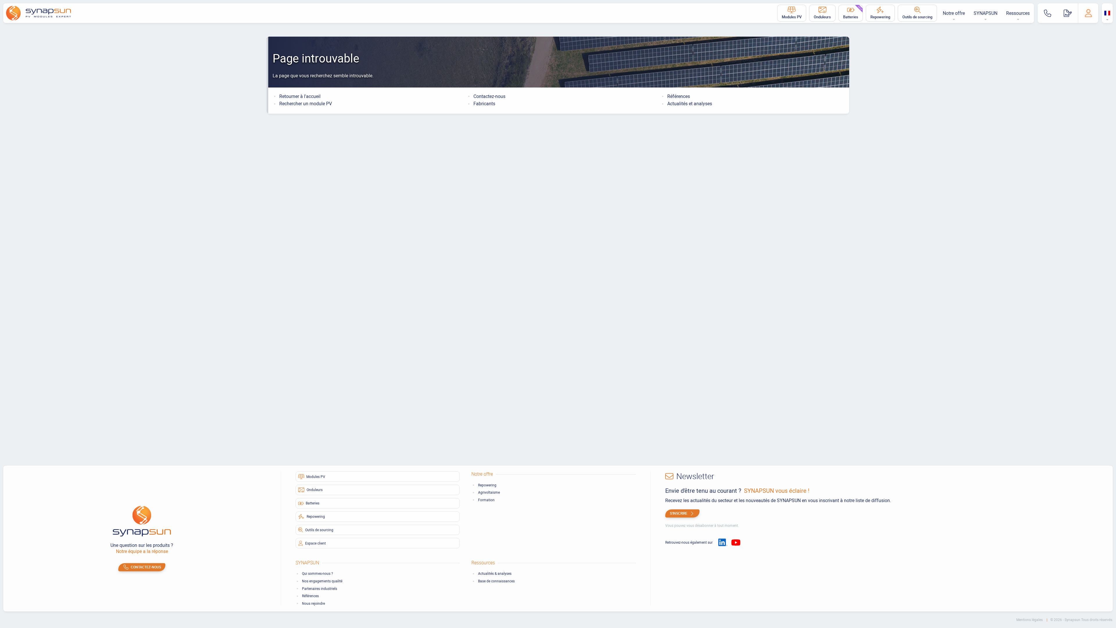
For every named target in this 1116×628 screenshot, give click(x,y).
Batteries (853, 12)
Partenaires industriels (319, 588)
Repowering (880, 16)
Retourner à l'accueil (300, 96)
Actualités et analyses (689, 104)
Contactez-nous (489, 96)
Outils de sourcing (917, 16)
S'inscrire (678, 513)
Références (678, 96)
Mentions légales (1030, 620)
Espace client (315, 543)
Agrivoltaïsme (489, 492)
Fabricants (484, 104)
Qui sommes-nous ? (317, 573)
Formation (486, 500)
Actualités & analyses (495, 573)
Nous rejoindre (313, 603)
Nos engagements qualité (322, 581)
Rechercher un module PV (305, 104)
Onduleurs (822, 16)
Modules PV (792, 16)
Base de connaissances (496, 581)
